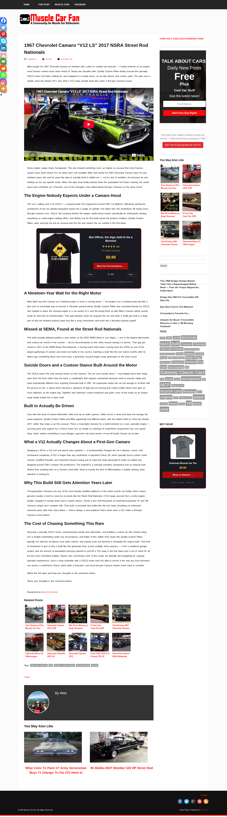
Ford (163, 367)
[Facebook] (3, 20)
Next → (132, 274)
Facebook (80, 4)
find (50, 665)
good (169, 379)
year (164, 409)
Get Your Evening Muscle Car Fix (183, 144)
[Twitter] (3, 27)
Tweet (27, 677)
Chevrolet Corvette (167, 354)
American (188, 337)
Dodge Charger (194, 357)
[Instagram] (3, 82)
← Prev (89, 274)
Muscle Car (178, 385)
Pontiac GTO (185, 398)
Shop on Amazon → (182, 475)
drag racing (165, 362)
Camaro (186, 344)
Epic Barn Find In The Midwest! (176, 307)
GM (162, 379)
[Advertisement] (136, 19)
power (198, 397)
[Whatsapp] (3, 75)
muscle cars (170, 391)
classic (189, 353)
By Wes (61, 693)
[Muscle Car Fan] (49, 25)
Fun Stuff (44, 4)
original (166, 397)
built (175, 343)
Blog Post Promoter (49, 592)
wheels (94, 665)
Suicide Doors (83, 665)
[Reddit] (3, 68)
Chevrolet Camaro (39, 665)
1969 (168, 338)
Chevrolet (199, 344)
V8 (188, 403)
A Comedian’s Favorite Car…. (175, 313)
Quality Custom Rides (65, 665)
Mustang (189, 391)
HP (203, 379)
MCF (165, 384)
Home (27, 4)
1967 (162, 338)
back (164, 343)
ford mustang (175, 367)
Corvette (199, 354)
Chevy (179, 354)
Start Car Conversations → (111, 266)
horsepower (191, 379)
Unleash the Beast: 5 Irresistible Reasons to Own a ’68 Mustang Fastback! (177, 323)
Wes (50, 59)
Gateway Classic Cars (182, 372)
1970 (176, 337)
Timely (182, 404)
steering (163, 404)
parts (176, 398)
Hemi (177, 379)
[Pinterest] (3, 34)
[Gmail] (3, 54)
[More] (3, 89)
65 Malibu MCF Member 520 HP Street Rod (121, 768)
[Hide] (1, 95)
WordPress (204, 810)
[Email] (3, 61)
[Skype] (3, 41)
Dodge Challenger (176, 358)
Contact (204, 795)
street (173, 403)
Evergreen (177, 362)
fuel (187, 367)
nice (200, 392)
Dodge (163, 357)
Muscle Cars (62, 4)
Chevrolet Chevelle (192, 349)
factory (190, 362)
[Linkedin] (3, 48)
